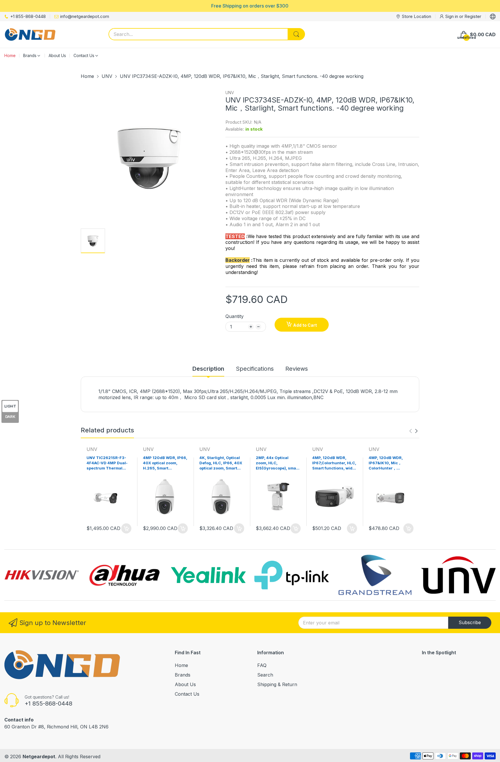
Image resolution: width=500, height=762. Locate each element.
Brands (182, 675)
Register (472, 16)
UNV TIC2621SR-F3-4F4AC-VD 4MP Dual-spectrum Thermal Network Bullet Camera (109, 463)
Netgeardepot (39, 756)
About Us (185, 684)
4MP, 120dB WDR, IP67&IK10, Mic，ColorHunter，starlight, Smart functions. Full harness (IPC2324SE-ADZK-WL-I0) (390, 463)
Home (181, 665)
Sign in (452, 16)
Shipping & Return (277, 684)
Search (265, 675)
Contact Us (187, 694)
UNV (229, 92)
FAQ (261, 665)
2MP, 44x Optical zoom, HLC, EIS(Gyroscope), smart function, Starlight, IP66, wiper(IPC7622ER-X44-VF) (278, 463)
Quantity (234, 316)
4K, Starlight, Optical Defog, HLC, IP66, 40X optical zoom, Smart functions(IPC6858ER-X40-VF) (221, 463)
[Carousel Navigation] (413, 431)
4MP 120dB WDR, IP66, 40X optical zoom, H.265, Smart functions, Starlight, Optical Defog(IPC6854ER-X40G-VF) (165, 463)
